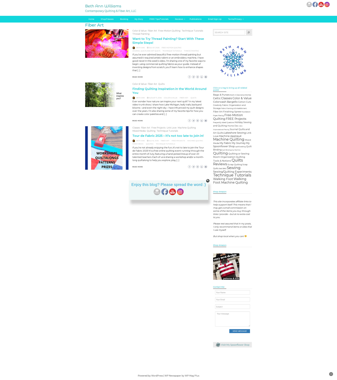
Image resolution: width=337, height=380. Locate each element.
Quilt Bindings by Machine (231, 150)
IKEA (240, 126)
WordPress (157, 375)
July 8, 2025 (153, 141)
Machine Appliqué (230, 136)
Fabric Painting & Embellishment (234, 108)
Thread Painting (141, 34)
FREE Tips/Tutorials (158, 19)
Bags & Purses (221, 94)
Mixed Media (139, 131)
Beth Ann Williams (103, 6)
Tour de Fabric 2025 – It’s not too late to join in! (168, 136)
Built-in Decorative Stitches (240, 95)
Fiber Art (152, 31)
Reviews (179, 19)
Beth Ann (140, 48)
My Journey (239, 143)
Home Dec (233, 126)
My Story (139, 19)
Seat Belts (222, 168)
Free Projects (158, 127)
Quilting (151, 131)
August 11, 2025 (155, 98)
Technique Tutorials (192, 31)
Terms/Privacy (235, 19)
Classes (136, 127)
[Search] (248, 32)
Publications (196, 19)
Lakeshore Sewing (235, 132)
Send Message (240, 331)
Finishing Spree (232, 111)
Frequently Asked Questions (223, 122)
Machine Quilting (187, 127)
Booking (124, 19)
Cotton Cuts (244, 102)
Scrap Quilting (235, 164)
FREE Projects (178, 141)
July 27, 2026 (154, 48)
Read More (137, 77)
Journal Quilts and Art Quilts (146, 51)
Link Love (172, 127)
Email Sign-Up (215, 19)
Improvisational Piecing (221, 129)
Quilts (161, 84)
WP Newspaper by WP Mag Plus (182, 375)
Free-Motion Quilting (169, 31)
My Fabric (225, 143)
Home (91, 19)
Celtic (217, 98)
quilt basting (240, 146)
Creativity (217, 105)
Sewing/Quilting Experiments (232, 171)
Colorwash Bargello (225, 101)
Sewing (234, 167)
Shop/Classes (107, 19)
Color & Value (139, 31)
